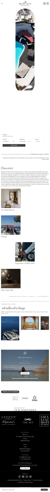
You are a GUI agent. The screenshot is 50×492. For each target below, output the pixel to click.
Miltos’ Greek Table (43, 182)
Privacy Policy (27, 480)
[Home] (25, 3)
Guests (36, 139)
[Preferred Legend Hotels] (8, 420)
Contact (25, 438)
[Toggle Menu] (2, 3)
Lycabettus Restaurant (9, 181)
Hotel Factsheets (25, 451)
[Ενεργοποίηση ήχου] (46, 129)
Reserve (44, 489)
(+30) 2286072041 (43, 296)
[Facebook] (19, 476)
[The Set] (27, 420)
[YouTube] (27, 476)
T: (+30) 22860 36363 (25, 459)
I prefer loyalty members (10, 391)
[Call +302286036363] (44, 3)
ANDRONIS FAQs (25, 440)
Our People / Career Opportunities (25, 436)
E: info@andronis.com (25, 457)
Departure (22, 139)
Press (25, 446)
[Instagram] (23, 476)
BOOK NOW (14, 145)
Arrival (4, 139)
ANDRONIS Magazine (25, 448)
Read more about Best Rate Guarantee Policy (25, 378)
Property (5, 134)
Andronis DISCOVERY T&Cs (15, 480)
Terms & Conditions (37, 480)
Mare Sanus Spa (36, 179)
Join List (26, 468)
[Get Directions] (47, 3)
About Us (25, 434)
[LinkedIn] (30, 476)
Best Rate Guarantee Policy (25, 482)
